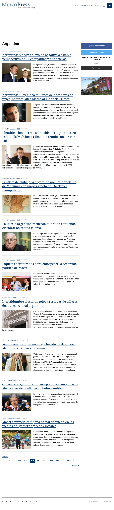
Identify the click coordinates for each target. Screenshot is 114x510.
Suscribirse (96, 68)
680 (68, 461)
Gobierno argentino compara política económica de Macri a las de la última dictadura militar (40, 386)
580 (38, 461)
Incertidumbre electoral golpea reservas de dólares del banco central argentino (40, 304)
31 (79, 5)
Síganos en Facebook (96, 46)
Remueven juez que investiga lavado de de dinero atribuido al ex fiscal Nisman (38, 346)
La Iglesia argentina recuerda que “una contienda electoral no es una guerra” (39, 226)
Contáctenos (30, 502)
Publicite (39, 502)
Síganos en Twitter (96, 52)
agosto (84, 5)
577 (19, 461)
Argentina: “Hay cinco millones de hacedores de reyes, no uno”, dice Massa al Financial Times (37, 97)
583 (57, 461)
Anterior (5, 457)
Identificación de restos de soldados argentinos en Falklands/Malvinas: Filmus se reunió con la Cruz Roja (39, 137)
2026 (90, 5)
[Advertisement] (40, 27)
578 (25, 461)
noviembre (13, 51)
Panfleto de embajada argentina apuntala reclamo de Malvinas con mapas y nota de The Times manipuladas (39, 186)
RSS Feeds (19, 502)
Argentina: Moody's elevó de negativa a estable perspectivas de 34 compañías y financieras (36, 57)
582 (51, 461)
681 (74, 461)
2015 (19, 51)
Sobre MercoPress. (8, 502)
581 (44, 461)
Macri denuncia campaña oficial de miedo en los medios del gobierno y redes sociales (38, 424)
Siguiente (75, 465)
